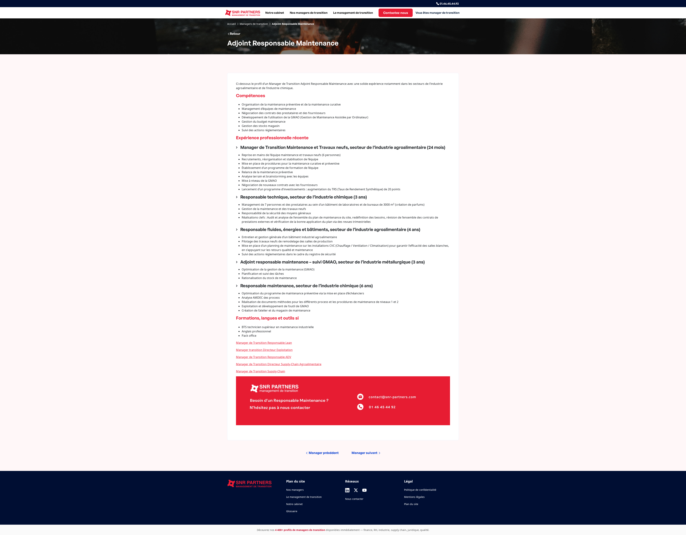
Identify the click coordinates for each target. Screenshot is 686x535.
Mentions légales (414, 497)
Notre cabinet (274, 12)
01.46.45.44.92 (449, 3)
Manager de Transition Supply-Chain (260, 371)
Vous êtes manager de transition (437, 12)
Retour (235, 34)
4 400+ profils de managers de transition (300, 530)
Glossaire (291, 511)
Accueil (231, 24)
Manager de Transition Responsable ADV (263, 357)
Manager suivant (365, 453)
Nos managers (295, 489)
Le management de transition (353, 12)
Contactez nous (395, 13)
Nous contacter (354, 499)
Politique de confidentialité (420, 489)
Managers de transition (254, 24)
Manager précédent (323, 453)
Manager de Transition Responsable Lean (264, 343)
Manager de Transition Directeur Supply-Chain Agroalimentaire (278, 364)
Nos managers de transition (308, 12)
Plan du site (411, 504)
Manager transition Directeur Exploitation (264, 350)
